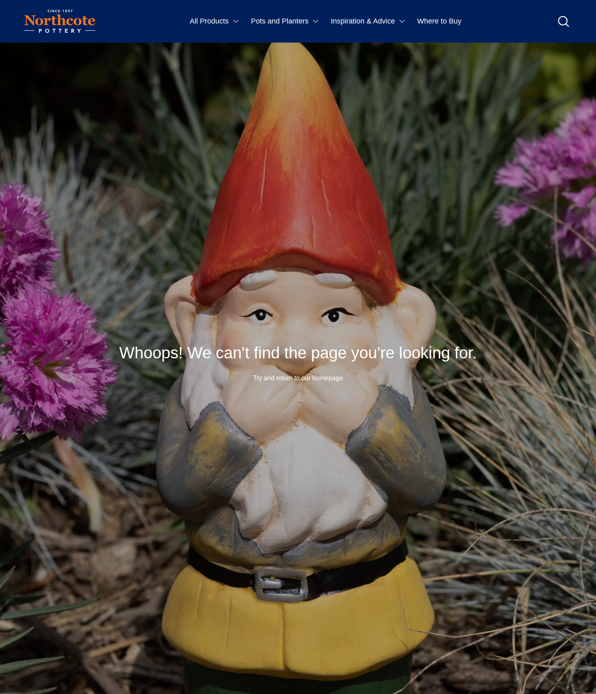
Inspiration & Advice (363, 21)
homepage (327, 378)
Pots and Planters (280, 21)
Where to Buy (439, 21)
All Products (209, 21)
